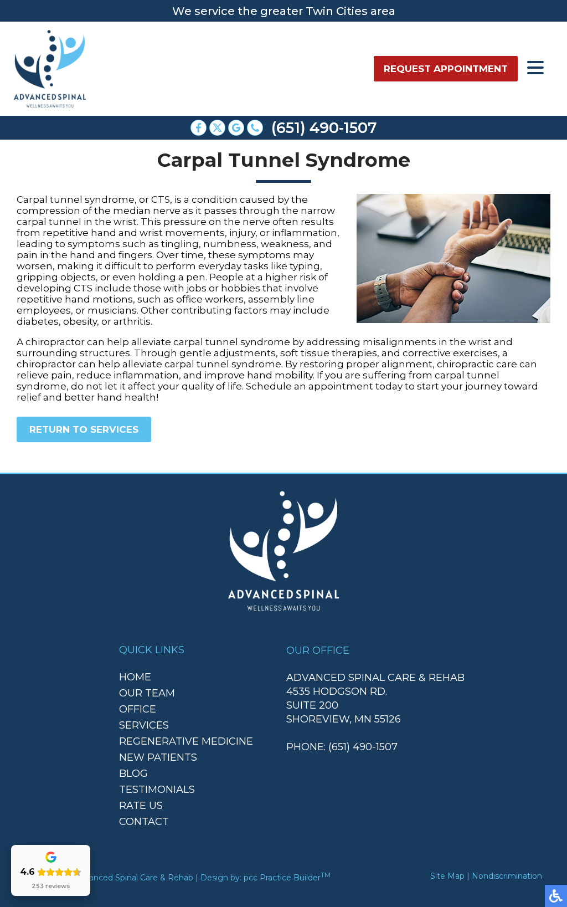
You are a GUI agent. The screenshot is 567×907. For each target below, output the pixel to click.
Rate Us (141, 806)
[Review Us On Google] (236, 128)
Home (135, 677)
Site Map (447, 876)
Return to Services (83, 429)
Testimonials (157, 789)
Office (137, 709)
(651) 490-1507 (324, 128)
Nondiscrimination (507, 876)
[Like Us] (198, 128)
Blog (133, 773)
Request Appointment (446, 68)
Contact (144, 822)
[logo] (50, 68)
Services (144, 725)
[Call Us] (255, 128)
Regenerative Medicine (186, 741)
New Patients (158, 757)
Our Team (147, 693)
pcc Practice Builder (287, 878)
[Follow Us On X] (217, 128)
